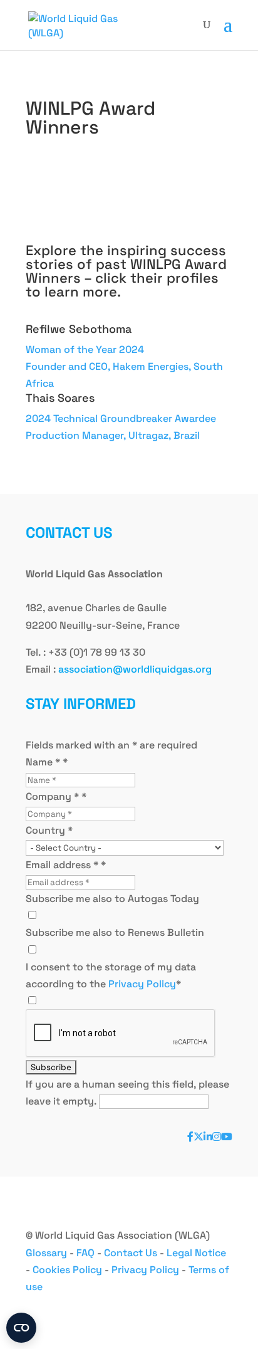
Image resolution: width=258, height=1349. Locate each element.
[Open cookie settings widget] (21, 1328)
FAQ (85, 1252)
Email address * (66, 864)
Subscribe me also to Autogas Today (112, 898)
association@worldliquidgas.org (135, 669)
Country (49, 830)
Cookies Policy (67, 1269)
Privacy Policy (142, 983)
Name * (47, 762)
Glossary (46, 1252)
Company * (56, 796)
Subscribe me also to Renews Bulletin (115, 932)
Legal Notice (196, 1252)
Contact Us (130, 1252)
